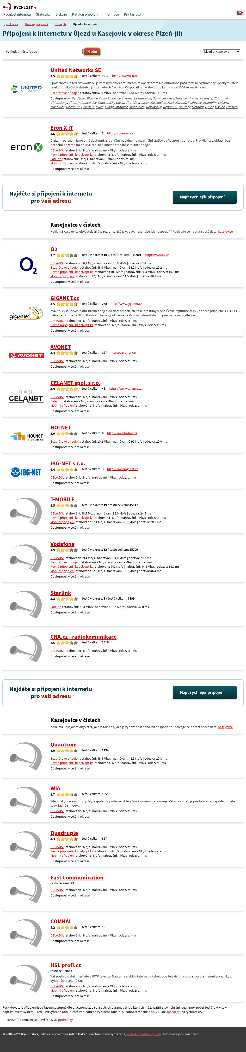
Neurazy (184, 107)
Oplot (209, 107)
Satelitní (56, 159)
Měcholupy (74, 107)
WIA (55, 788)
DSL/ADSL (57, 150)
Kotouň (180, 102)
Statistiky (43, 14)
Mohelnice (136, 107)
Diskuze (61, 14)
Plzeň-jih (60, 24)
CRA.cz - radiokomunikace (83, 636)
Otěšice (231, 107)
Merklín (88, 107)
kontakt (132, 1034)
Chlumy (74, 102)
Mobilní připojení (62, 163)
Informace (111, 14)
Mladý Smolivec (116, 107)
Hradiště (206, 98)
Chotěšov (132, 102)
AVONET (60, 346)
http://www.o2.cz (157, 255)
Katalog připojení (85, 14)
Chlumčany (58, 102)
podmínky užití (150, 1034)
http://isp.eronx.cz (120, 133)
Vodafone (62, 543)
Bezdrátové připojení (65, 93)
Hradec (193, 98)
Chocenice (89, 102)
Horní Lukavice (163, 98)
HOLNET (60, 427)
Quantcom (63, 744)
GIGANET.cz (64, 298)
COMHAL (61, 921)
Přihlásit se (132, 14)
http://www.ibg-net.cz (122, 469)
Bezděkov (78, 98)
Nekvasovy (153, 107)
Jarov (145, 102)
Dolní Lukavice (110, 98)
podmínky (65, 1019)
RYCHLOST (25, 7)
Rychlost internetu (17, 14)
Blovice (92, 98)
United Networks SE (75, 70)
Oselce (220, 107)
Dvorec (127, 98)
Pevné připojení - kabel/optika (71, 154)
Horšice (181, 98)
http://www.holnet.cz (122, 433)
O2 (53, 249)
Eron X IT (61, 127)
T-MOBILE (62, 499)
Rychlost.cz (11, 24)
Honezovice (142, 98)
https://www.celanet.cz (125, 388)
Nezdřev (197, 107)
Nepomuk (170, 107)
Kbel (170, 102)
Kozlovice (194, 102)
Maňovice (57, 107)
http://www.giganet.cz (126, 303)
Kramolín (209, 102)
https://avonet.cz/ (123, 352)
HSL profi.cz (65, 965)
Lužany (223, 102)
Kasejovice (158, 102)
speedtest (173, 1012)
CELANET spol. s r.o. (75, 382)
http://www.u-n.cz (125, 76)
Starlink (60, 592)
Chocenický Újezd (111, 102)
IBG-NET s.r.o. (67, 463)
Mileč (99, 107)
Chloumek (221, 98)
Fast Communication (77, 877)
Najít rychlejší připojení (202, 197)
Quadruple (64, 832)
